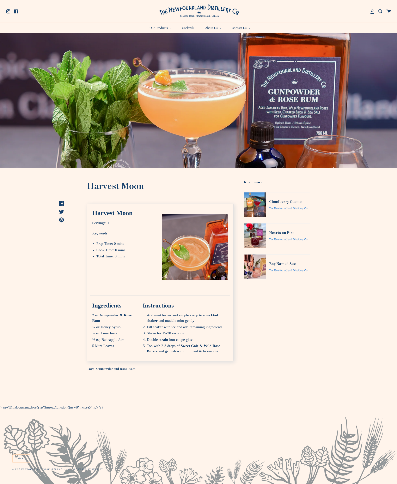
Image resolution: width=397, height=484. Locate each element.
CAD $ (19, 458)
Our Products (158, 28)
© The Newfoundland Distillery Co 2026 (40, 469)
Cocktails (188, 28)
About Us (211, 28)
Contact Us (239, 28)
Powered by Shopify (88, 469)
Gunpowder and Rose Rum (115, 368)
